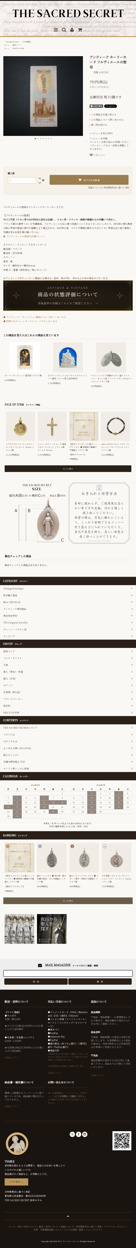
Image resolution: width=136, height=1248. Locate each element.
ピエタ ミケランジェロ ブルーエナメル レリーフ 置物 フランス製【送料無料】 (67, 377)
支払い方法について (27, 1226)
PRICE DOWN (18, 48)
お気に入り (99, 154)
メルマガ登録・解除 (73, 1229)
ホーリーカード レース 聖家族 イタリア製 (23, 375)
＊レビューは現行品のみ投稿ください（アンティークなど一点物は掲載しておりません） (109, 144)
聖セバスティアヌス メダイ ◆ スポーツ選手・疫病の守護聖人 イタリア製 (83, 878)
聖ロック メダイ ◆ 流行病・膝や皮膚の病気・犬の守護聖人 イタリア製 (51, 878)
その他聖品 (26, 41)
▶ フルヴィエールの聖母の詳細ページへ (24, 236)
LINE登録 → (16, 1182)
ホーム (6, 45)
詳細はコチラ (12, 1057)
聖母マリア (17, 45)
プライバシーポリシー (115, 1226)
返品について (94, 187)
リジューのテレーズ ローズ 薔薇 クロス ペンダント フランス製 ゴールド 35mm (52, 447)
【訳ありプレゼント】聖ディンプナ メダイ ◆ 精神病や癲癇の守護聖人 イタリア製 (83, 447)
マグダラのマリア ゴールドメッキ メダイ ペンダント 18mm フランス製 (20, 447)
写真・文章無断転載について (48, 1229)
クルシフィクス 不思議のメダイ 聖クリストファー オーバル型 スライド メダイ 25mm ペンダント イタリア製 (111, 378)
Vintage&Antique (12, 41)
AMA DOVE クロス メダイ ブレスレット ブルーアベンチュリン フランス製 (115, 447)
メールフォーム (70, 1092)
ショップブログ (93, 1229)
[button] (35, 138)
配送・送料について (48, 1226)
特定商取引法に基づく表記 (116, 187)
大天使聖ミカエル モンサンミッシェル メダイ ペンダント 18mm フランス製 (116, 878)
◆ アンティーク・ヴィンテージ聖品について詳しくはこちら (34, 317)
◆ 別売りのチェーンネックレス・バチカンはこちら (30, 321)
